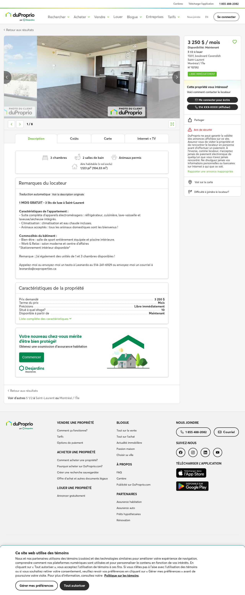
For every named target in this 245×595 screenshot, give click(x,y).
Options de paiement (70, 442)
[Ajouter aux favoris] (234, 42)
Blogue (123, 423)
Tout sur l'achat (126, 436)
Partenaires (127, 494)
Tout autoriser (74, 586)
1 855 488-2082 (229, 4)
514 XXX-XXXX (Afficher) (214, 107)
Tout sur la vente (127, 430)
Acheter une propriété (76, 452)
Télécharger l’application (201, 3)
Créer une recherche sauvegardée (78, 472)
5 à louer (195, 52)
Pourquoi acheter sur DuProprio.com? (79, 466)
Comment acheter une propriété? (77, 460)
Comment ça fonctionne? (72, 430)
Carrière (121, 478)
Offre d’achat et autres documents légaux (82, 478)
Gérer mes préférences (37, 586)
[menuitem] (85, 433)
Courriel (229, 432)
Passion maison (126, 449)
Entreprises (154, 17)
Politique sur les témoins (121, 575)
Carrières (178, 3)
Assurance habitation (129, 502)
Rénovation (123, 520)
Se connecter (226, 17)
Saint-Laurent (45, 398)
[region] (122, 570)
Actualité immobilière (129, 442)
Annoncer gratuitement (71, 495)
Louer (118, 17)
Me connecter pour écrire (214, 100)
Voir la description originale (68, 194)
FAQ (119, 472)
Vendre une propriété (75, 423)
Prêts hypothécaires (129, 514)
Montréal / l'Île (69, 398)
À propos (124, 464)
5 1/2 (29, 398)
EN (206, 16)
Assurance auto (126, 508)
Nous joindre (193, 16)
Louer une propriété (74, 488)
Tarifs (60, 436)
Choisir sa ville (125, 455)
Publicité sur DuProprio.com (133, 484)
